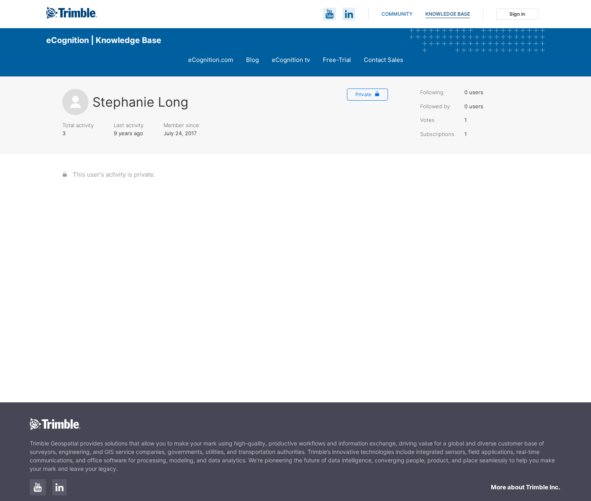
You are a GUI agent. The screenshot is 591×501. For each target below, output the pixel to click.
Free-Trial (337, 60)
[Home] (71, 17)
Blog (252, 60)
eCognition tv (291, 60)
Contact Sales (383, 60)
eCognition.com (210, 60)
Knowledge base (447, 14)
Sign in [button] (517, 14)
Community (397, 14)
